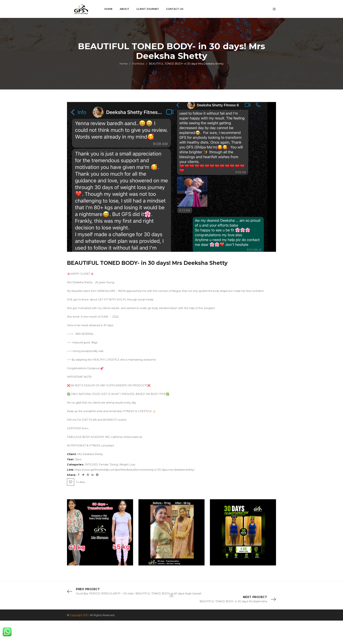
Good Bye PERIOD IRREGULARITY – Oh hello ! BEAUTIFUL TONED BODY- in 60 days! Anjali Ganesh (139, 593)
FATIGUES (91, 464)
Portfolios (138, 63)
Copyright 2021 (79, 615)
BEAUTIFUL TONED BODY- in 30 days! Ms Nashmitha (233, 601)
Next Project (255, 597)
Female (103, 464)
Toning (114, 464)
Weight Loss (127, 464)
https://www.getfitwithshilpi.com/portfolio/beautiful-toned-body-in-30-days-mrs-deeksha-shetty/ (135, 469)
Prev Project (88, 589)
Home (124, 63)
